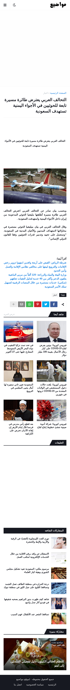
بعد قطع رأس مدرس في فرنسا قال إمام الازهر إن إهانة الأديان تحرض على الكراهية (21, 429)
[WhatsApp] (29, 304)
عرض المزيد (9, 314)
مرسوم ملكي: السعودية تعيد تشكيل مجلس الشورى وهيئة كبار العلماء (27, 570)
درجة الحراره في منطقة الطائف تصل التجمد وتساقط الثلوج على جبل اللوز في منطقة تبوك (26, 586)
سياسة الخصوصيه (35, 684)
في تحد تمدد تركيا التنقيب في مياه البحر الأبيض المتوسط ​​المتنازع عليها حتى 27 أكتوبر (18, 348)
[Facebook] (53, 304)
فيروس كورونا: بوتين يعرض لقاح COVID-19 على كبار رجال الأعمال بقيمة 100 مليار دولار (52, 350)
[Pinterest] (37, 304)
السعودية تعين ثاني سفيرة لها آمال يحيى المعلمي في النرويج (18, 387)
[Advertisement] (35, 48)
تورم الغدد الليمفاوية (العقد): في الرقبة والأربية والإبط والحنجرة (30, 540)
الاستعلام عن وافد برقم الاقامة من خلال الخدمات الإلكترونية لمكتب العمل (29, 555)
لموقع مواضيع (23, 679)
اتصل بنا (18, 684)
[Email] (21, 304)
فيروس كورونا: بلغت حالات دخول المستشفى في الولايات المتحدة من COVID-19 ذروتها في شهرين (51, 389)
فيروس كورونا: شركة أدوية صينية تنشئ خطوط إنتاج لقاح (51, 426)
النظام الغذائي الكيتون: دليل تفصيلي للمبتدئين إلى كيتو (37, 663)
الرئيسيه (52, 684)
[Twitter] (45, 304)
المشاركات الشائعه (54, 530)
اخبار (45, 93)
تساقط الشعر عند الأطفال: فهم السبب (30, 614)
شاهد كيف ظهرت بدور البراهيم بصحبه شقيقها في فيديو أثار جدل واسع (26, 601)
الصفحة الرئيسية (58, 93)
